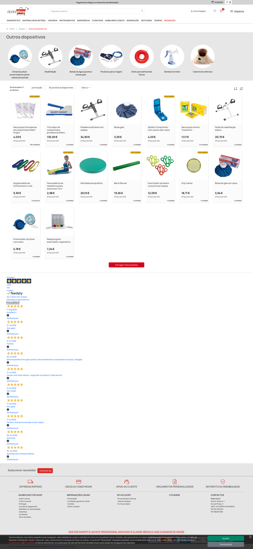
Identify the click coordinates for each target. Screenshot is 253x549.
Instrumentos (67, 20)
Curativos (97, 20)
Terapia (158, 20)
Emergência (83, 20)
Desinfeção (133, 20)
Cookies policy (15, 542)
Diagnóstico (13, 20)
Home (10, 28)
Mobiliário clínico (115, 20)
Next (17, 302)
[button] (230, 2)
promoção (170, 20)
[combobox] (226, 2)
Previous (10, 302)
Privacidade (29, 542)
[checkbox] (44, 87)
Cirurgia (52, 20)
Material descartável (34, 20)
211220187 (218, 2)
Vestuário (146, 20)
